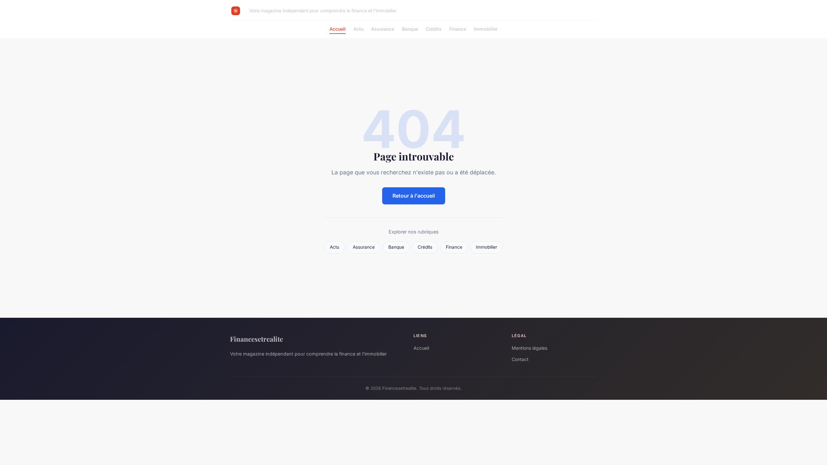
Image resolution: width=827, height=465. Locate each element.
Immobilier (485, 29)
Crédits (434, 29)
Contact (520, 359)
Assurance (382, 29)
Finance (457, 29)
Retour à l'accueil (414, 195)
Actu (358, 29)
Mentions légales (529, 348)
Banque (410, 29)
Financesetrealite (256, 338)
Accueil (338, 29)
